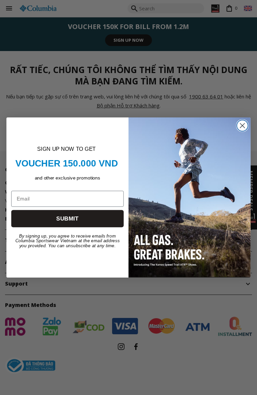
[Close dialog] (242, 125)
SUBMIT (67, 219)
